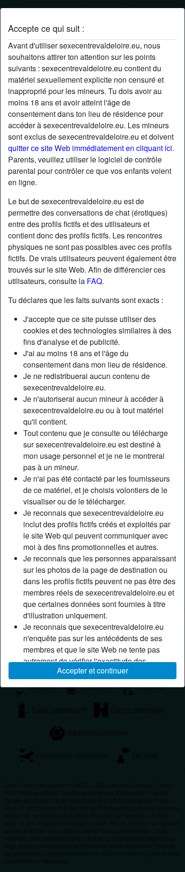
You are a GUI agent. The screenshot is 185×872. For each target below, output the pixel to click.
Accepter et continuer (92, 670)
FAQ (94, 280)
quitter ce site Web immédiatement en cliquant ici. (91, 147)
